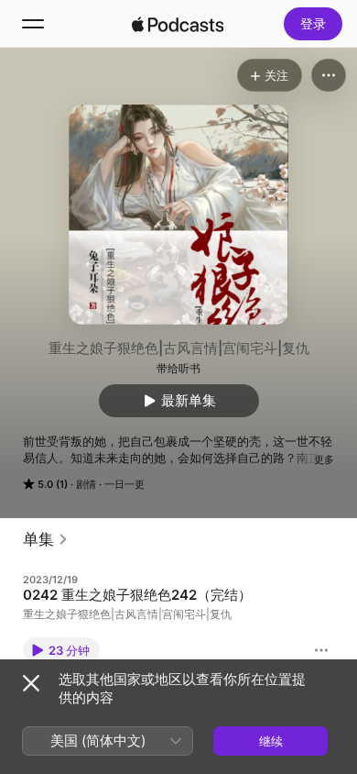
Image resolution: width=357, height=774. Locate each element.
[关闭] (31, 683)
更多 (324, 459)
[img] (177, 24)
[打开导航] (33, 24)
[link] (46, 539)
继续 (271, 741)
